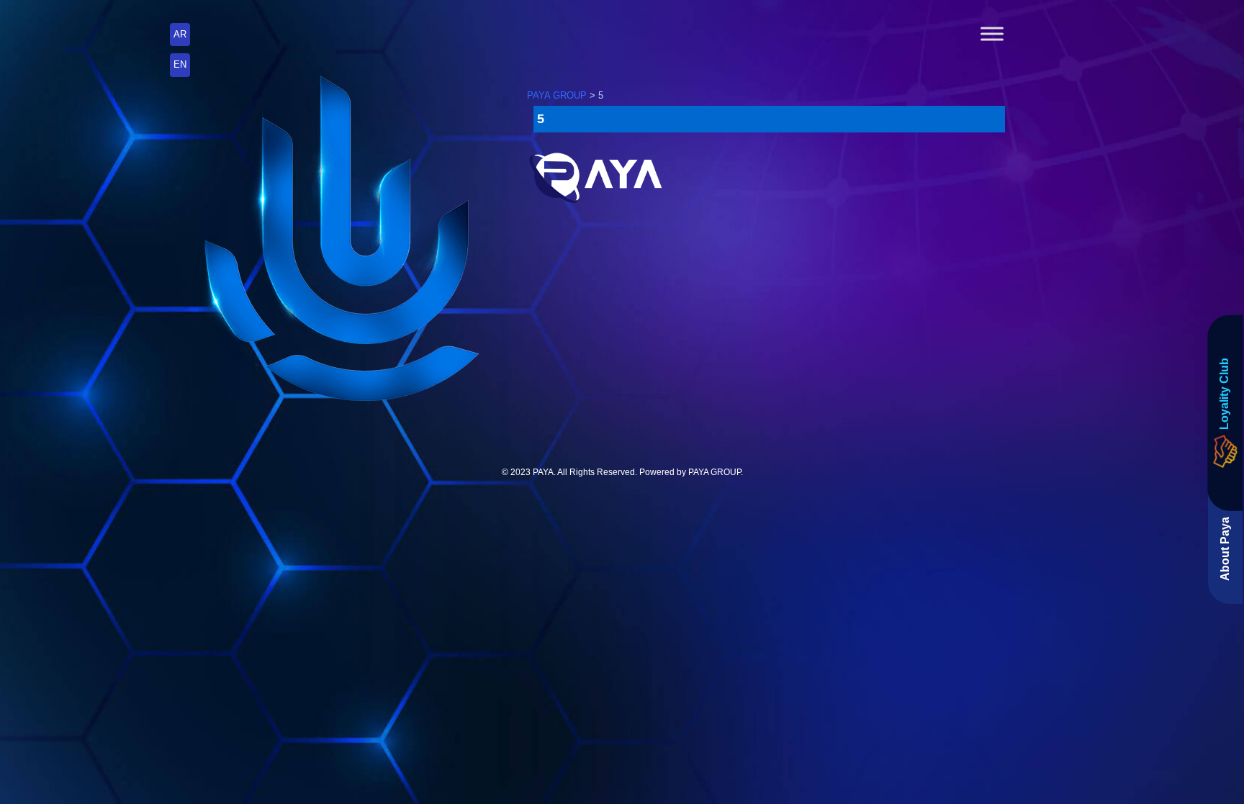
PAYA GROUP (714, 472)
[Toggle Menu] (992, 33)
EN (179, 64)
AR (179, 34)
